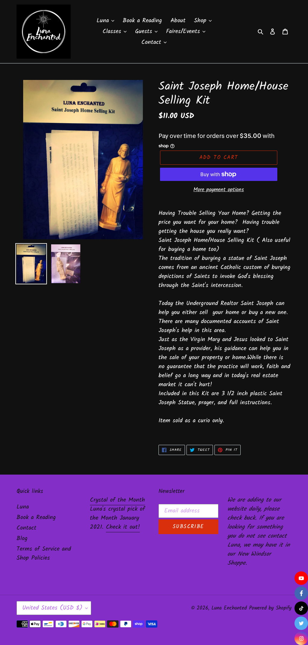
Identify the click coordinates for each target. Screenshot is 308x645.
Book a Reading (36, 517)
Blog (22, 538)
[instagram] (301, 638)
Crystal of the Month (117, 500)
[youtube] (301, 578)
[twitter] (301, 623)
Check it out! (123, 527)
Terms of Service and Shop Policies (44, 553)
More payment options (218, 190)
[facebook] (301, 593)
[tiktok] (301, 608)
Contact (26, 528)
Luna (23, 507)
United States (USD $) (52, 608)
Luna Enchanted (229, 608)
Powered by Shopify (270, 608)
